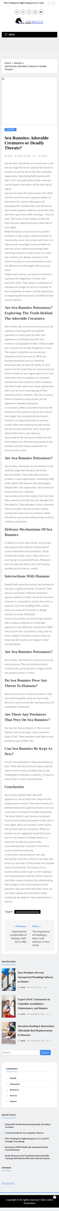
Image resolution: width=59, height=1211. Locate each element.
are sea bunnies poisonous (27, 911)
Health (13, 1078)
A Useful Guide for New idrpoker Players (24, 1133)
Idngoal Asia (8, 1183)
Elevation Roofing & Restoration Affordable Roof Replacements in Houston (36, 1031)
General (10, 129)
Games (13, 1101)
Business (14, 1089)
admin (10, 156)
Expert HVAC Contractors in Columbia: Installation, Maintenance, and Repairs (34, 1004)
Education (15, 1084)
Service (13, 1095)
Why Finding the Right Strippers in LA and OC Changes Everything (23, 3)
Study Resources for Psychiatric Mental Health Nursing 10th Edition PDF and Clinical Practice (27, 1157)
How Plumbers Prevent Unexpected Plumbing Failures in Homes (35, 977)
